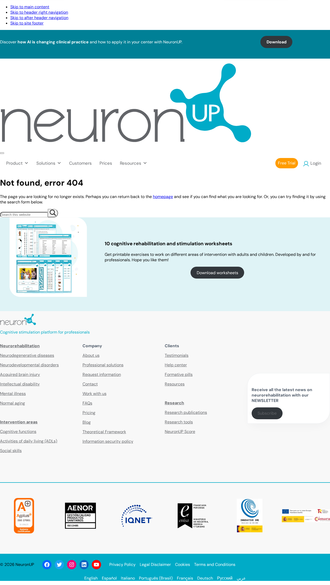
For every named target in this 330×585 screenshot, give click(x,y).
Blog (86, 422)
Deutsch (205, 578)
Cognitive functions (18, 431)
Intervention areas (19, 422)
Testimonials (176, 355)
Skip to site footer (27, 23)
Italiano (128, 578)
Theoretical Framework (104, 431)
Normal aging (12, 403)
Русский (225, 578)
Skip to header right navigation (39, 12)
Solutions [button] (45, 163)
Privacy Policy (122, 564)
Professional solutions (102, 365)
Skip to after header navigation (39, 17)
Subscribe (267, 413)
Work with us (94, 393)
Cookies (182, 564)
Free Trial (286, 163)
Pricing (88, 412)
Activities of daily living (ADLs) (28, 441)
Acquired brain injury (20, 374)
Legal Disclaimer (155, 564)
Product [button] (14, 163)
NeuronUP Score (180, 431)
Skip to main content (29, 7)
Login (315, 163)
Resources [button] (130, 163)
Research (174, 403)
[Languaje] (324, 9)
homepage (163, 196)
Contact (249, 9)
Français (185, 578)
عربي (241, 578)
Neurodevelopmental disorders (29, 365)
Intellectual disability (20, 384)
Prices (106, 163)
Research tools (179, 422)
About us (91, 355)
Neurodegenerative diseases (27, 355)
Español (109, 578)
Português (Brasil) (156, 578)
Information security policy (107, 441)
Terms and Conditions (214, 564)
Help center (176, 365)
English (91, 578)
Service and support (287, 9)
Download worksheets (217, 272)
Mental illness (13, 393)
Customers (80, 163)
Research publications (186, 412)
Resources (175, 384)
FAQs (87, 403)
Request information (101, 374)
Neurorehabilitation (20, 346)
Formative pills (179, 374)
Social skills (11, 450)
